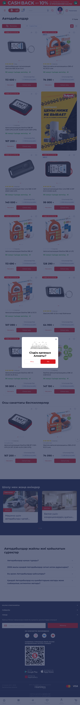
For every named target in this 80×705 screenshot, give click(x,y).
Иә (48, 362)
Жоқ (32, 362)
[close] (56, 339)
